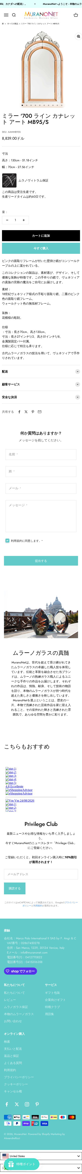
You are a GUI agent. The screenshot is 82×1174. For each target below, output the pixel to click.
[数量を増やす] (24, 220)
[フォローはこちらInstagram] (27, 1104)
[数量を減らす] (7, 220)
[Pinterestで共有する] (32, 411)
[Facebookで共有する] (19, 411)
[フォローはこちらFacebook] (6, 1104)
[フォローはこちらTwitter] (17, 1104)
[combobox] (41, 1156)
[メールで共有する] (39, 411)
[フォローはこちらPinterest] (37, 1104)
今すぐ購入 (41, 248)
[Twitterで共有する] (26, 411)
